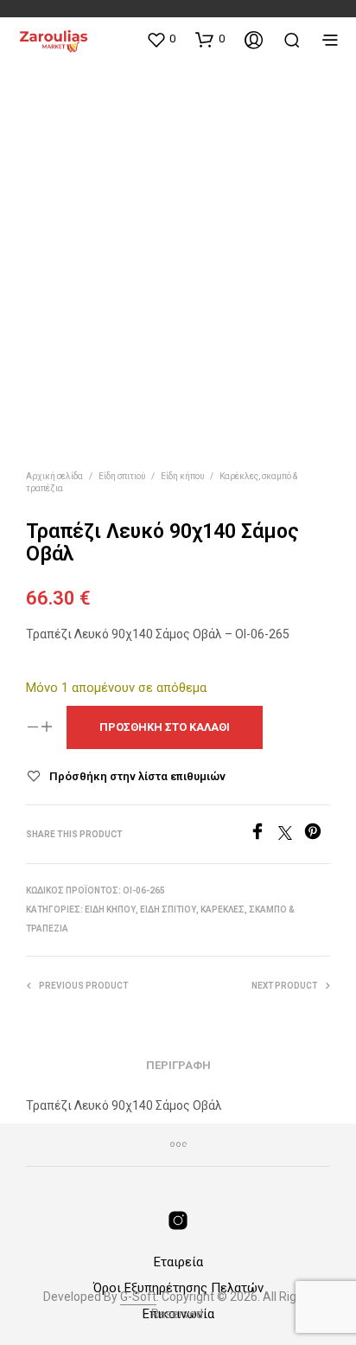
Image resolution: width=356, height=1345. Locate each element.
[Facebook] (263, 835)
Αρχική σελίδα (54, 476)
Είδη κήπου (182, 476)
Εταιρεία (178, 1262)
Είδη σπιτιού (122, 476)
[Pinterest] (317, 835)
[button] (160, 39)
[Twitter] (291, 835)
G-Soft (138, 1297)
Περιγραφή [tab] (178, 1065)
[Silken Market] (178, 1220)
